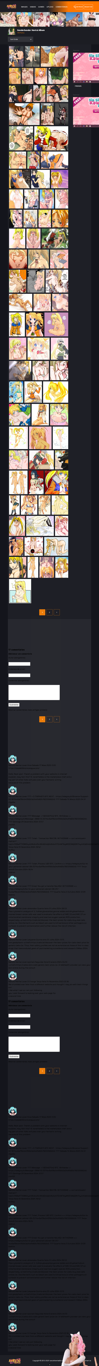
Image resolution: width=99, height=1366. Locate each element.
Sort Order (14, 39)
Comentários (61, 7)
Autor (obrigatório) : (17, 657)
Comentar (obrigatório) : (19, 680)
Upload (50, 7)
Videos (33, 7)
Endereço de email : (17, 669)
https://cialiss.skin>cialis (27, 964)
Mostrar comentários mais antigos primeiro (27, 709)
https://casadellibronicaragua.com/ (23, 768)
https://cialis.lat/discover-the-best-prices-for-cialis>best (56, 942)
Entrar (79, 6)
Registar (88, 6)
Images (24, 7)
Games (41, 7)
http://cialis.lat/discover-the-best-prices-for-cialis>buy (51, 920)
